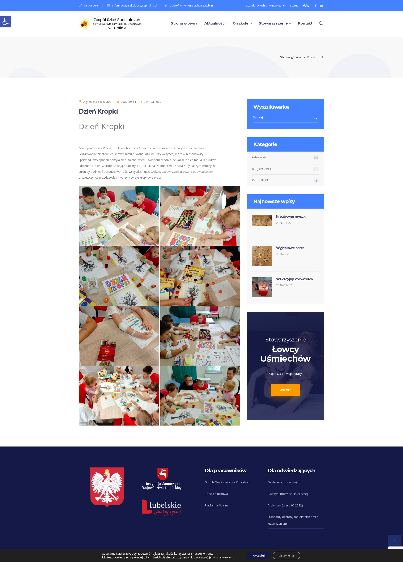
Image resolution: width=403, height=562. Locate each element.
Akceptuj (259, 555)
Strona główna (291, 57)
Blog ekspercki (262, 169)
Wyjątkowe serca (290, 248)
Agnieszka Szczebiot (97, 102)
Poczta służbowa (216, 494)
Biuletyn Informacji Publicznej (288, 494)
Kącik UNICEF (261, 180)
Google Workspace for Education (227, 482)
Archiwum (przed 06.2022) (285, 505)
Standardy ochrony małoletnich (266, 5)
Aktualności (154, 102)
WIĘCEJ (285, 390)
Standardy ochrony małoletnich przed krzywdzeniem (293, 520)
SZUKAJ (315, 117)
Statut (294, 5)
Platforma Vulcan (216, 505)
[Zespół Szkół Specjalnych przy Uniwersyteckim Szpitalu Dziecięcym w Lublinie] (110, 23)
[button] (5, 21)
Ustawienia (286, 555)
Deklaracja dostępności (284, 482)
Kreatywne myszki (291, 217)
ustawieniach (224, 557)
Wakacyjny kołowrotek (294, 279)
